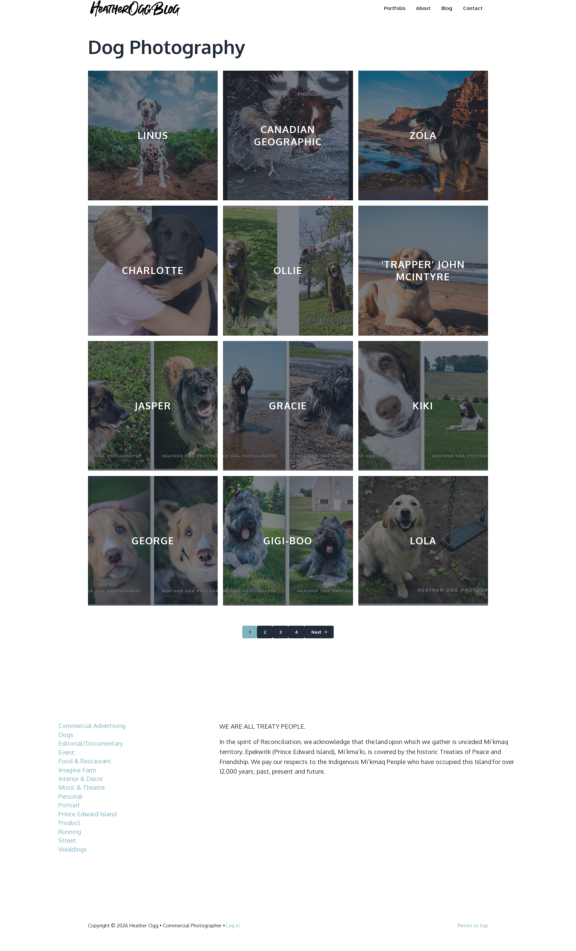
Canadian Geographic (288, 135)
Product (69, 822)
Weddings (72, 849)
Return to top (473, 925)
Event (66, 752)
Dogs (65, 734)
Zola (423, 135)
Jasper (153, 406)
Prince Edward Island (87, 814)
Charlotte (153, 270)
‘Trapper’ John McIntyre (423, 270)
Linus (153, 135)
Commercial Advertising (91, 725)
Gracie (288, 406)
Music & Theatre (81, 787)
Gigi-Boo (287, 541)
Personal (70, 796)
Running (69, 831)
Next (316, 632)
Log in (233, 925)
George (153, 541)
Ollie (288, 270)
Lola (423, 541)
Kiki (423, 406)
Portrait (69, 805)
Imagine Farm (77, 770)
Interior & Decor (80, 778)
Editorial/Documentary (90, 743)
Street (67, 840)
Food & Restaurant (84, 761)
